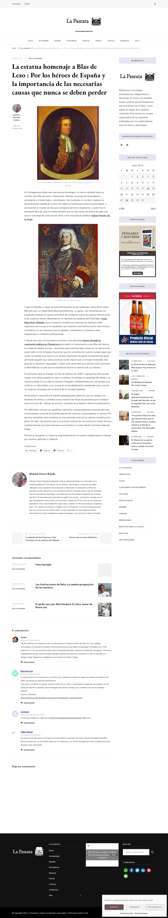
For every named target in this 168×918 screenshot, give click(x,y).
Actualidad (43, 41)
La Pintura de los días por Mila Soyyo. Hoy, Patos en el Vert (143, 367)
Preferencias (154, 907)
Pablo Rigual (27, 732)
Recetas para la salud (131, 527)
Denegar (134, 907)
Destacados (126, 500)
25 (148, 194)
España (57, 41)
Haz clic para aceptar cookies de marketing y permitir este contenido (102, 855)
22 (132, 194)
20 (121, 194)
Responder (29, 662)
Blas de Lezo (27, 671)
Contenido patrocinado (132, 487)
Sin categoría (35, 58)
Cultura (110, 41)
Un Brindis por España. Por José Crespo (141, 384)
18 (148, 188)
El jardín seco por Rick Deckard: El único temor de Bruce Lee (63, 606)
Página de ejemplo (141, 913)
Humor (98, 41)
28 (127, 200)
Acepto (114, 907)
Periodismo (72, 41)
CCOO (122, 481)
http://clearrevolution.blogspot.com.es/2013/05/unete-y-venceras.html (51, 698)
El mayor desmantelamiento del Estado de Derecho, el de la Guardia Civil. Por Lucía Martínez (143, 400)
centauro (25, 712)
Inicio (30, 41)
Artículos (16, 4)
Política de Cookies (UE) (77, 913)
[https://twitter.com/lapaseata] (121, 144)
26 (153, 194)
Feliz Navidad (43, 564)
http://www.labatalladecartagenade (65, 718)
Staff (27, 4)
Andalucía (124, 41)
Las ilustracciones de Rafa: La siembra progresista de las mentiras (64, 586)
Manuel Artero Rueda (16, 117)
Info (136, 41)
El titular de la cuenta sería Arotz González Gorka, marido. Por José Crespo (142, 445)
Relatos (86, 41)
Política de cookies (126, 913)
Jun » (153, 208)
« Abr (121, 208)
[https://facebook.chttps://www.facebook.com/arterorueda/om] (127, 144)
